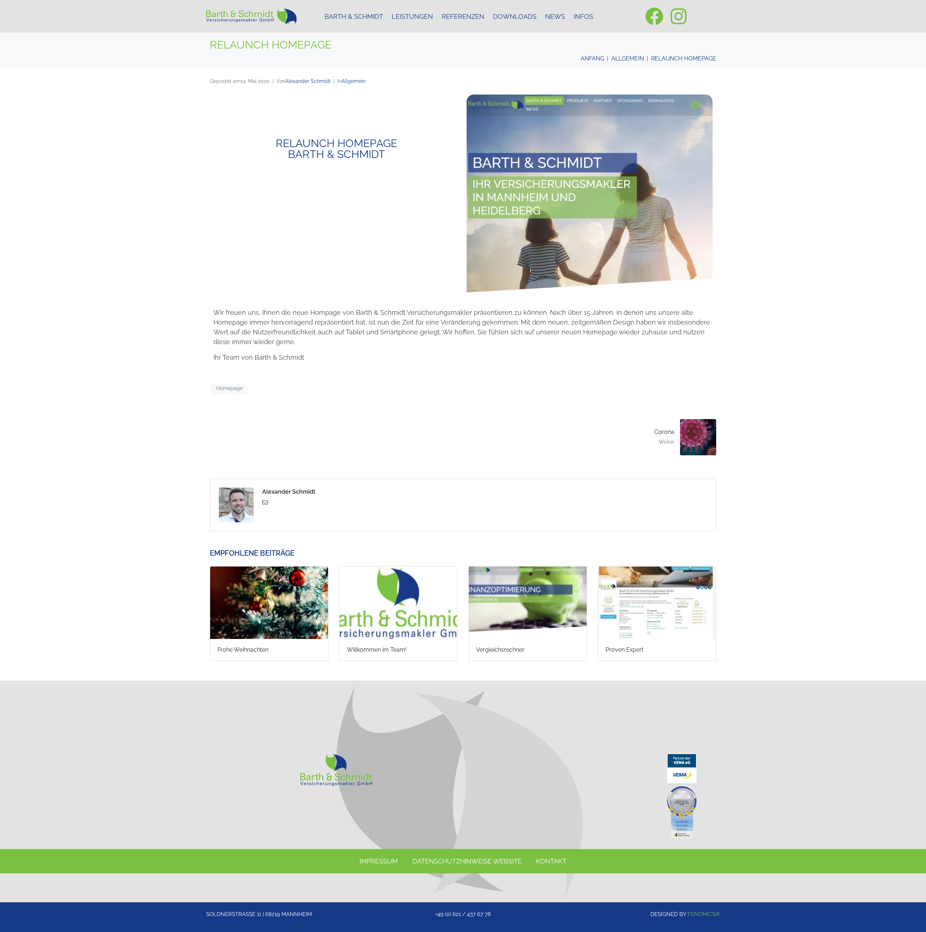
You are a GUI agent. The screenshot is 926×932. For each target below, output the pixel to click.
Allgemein (353, 81)
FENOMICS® (704, 914)
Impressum (379, 861)
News (555, 16)
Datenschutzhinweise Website (467, 861)
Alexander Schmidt (308, 81)
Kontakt (551, 861)
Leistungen (412, 16)
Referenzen (463, 16)
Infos (583, 16)
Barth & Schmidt (353, 16)
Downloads (514, 16)
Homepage (229, 388)
